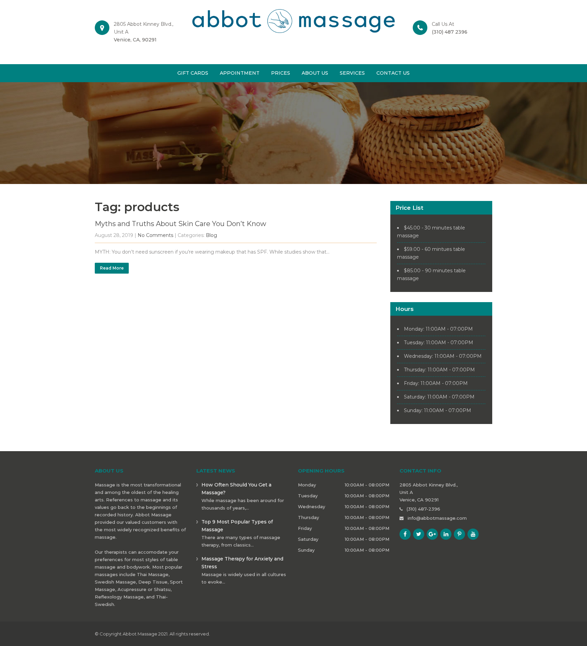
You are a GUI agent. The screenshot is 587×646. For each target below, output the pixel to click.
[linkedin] (445, 534)
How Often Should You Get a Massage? (236, 489)
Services (352, 73)
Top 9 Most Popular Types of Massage (237, 526)
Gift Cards (192, 73)
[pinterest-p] (459, 534)
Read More (112, 268)
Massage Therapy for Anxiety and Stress (242, 563)
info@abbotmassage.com (437, 518)
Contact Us (393, 73)
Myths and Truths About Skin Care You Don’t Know (180, 224)
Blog (211, 235)
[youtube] (473, 534)
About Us (315, 73)
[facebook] (405, 534)
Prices (280, 73)
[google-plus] (432, 534)
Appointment (240, 73)
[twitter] (418, 534)
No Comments (155, 235)
